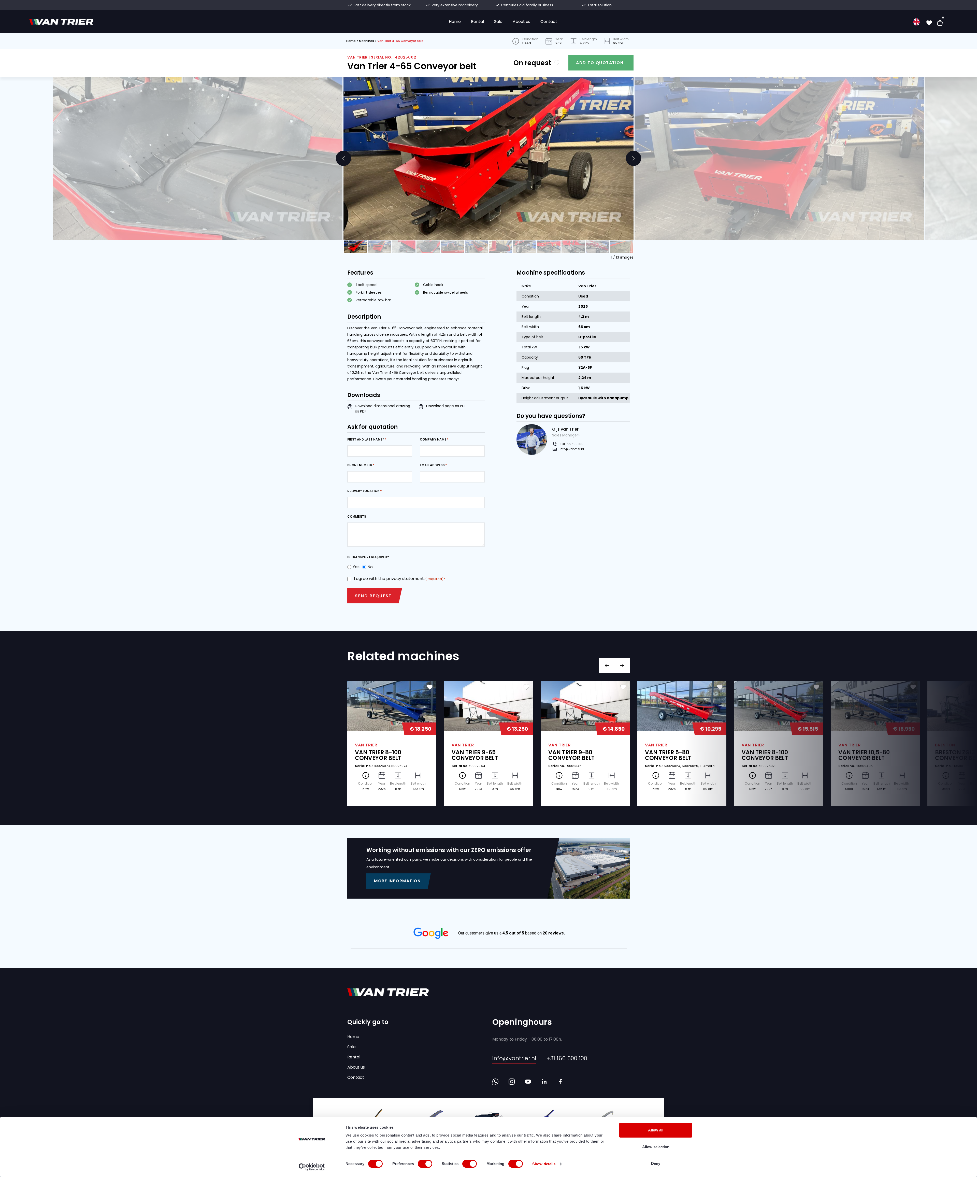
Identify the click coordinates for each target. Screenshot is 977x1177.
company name (433, 439)
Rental (477, 21)
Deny (655, 1163)
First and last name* (365, 439)
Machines (366, 41)
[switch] (425, 1164)
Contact (548, 21)
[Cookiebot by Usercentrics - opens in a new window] (312, 1167)
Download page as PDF (446, 405)
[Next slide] (633, 158)
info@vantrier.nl (572, 449)
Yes (355, 567)
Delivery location (363, 491)
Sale (498, 21)
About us (521, 21)
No (368, 567)
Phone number (359, 465)
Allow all (655, 1130)
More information (397, 881)
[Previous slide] (343, 158)
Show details (543, 1164)
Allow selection (655, 1147)
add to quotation (599, 63)
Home (455, 21)
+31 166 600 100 (571, 444)
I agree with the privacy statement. (398, 579)
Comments (356, 516)
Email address (432, 465)
